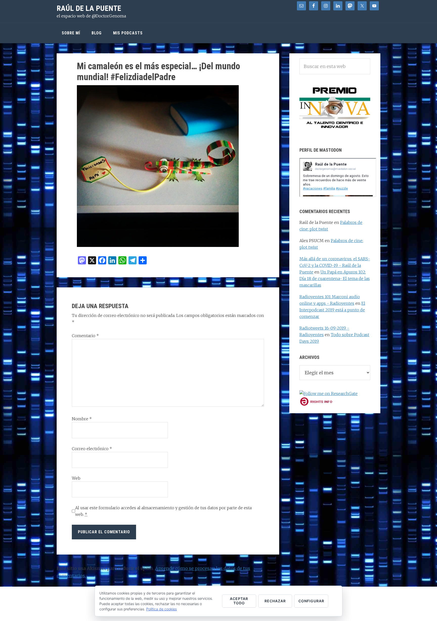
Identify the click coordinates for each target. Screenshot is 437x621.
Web (76, 478)
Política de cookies (161, 609)
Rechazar (275, 601)
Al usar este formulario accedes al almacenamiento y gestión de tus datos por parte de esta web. (163, 511)
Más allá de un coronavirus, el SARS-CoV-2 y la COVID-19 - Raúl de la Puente (334, 265)
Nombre (82, 418)
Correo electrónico (92, 448)
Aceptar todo (239, 600)
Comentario (85, 335)
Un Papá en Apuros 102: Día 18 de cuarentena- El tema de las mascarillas (334, 278)
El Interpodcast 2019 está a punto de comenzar (332, 310)
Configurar (311, 601)
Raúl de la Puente (89, 8)
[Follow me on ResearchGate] (328, 393)
